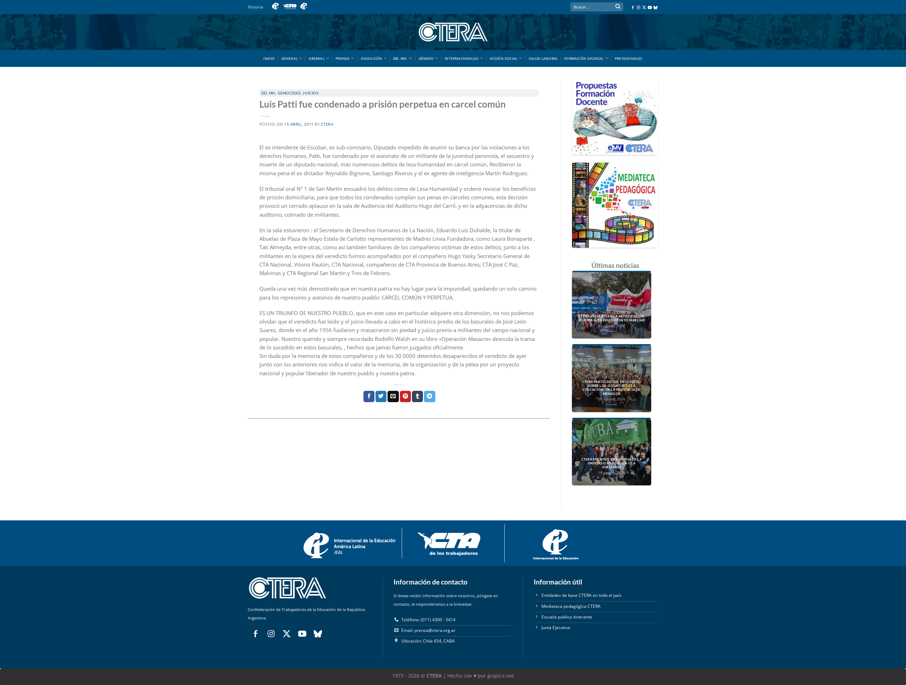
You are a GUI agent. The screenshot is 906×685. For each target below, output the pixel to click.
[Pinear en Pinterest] (405, 396)
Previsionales (629, 58)
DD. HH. (400, 58)
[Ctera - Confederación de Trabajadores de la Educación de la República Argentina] (453, 32)
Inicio (269, 58)
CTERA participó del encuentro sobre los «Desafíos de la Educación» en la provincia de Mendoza (611, 387)
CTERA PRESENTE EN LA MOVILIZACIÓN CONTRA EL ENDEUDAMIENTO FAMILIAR (612, 318)
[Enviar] (618, 7)
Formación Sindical (584, 58)
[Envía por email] (393, 396)
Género (426, 58)
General (289, 58)
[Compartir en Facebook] (368, 396)
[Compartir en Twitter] (380, 396)
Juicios (311, 93)
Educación (371, 58)
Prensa (343, 58)
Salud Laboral (543, 58)
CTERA (327, 124)
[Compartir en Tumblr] (417, 396)
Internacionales (461, 58)
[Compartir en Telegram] (429, 396)
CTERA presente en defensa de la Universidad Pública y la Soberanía (611, 463)
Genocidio (289, 93)
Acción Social (504, 58)
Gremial (316, 58)
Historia (255, 7)
